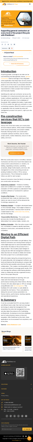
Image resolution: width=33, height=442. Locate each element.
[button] (16, 52)
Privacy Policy (4, 395)
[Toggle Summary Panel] (30, 52)
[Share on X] (8, 44)
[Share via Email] (14, 44)
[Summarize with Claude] (12, 48)
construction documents (21, 211)
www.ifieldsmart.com (14, 324)
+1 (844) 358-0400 (8, 402)
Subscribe (27, 429)
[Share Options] (2, 44)
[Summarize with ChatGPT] (9, 48)
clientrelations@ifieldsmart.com (12, 405)
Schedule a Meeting (16, 153)
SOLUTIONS (4, 384)
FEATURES (4, 389)
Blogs (16, 4)
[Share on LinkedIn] (11, 44)
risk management (18, 286)
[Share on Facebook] (5, 44)
